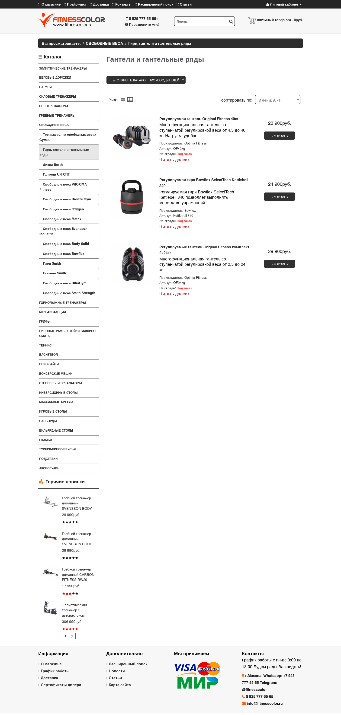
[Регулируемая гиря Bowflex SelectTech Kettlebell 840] (131, 197)
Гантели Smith (54, 273)
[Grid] (123, 99)
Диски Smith (53, 164)
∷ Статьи (184, 4)
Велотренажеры (53, 106)
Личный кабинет (284, 4)
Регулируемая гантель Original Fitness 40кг (198, 118)
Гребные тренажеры (57, 115)
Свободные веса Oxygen (63, 209)
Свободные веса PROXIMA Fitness (63, 187)
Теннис (45, 345)
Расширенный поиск (128, 664)
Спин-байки (49, 364)
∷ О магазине (49, 4)
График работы (55, 670)
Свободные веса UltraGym (64, 283)
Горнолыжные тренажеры (62, 302)
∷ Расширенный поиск (154, 4)
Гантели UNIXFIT (56, 174)
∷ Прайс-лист (75, 4)
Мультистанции (52, 312)
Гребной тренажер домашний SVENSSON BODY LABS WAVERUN (77, 541)
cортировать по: (236, 100)
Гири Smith (52, 263)
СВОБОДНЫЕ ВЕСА (54, 124)
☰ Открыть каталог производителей (146, 80)
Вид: (113, 99)
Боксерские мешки (55, 373)
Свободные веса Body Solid (66, 243)
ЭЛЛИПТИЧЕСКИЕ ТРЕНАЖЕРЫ (63, 68)
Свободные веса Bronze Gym (67, 199)
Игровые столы (53, 411)
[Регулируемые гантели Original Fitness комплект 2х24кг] (131, 264)
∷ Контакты (122, 4)
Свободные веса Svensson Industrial (63, 231)
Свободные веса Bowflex (63, 253)
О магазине (51, 664)
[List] (130, 99)
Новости (117, 670)
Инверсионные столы (58, 392)
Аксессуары (49, 468)
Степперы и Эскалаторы (60, 383)
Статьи (115, 677)
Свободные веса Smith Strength (69, 292)
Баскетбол (48, 354)
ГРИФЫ (45, 321)
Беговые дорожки (55, 77)
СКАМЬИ (45, 440)
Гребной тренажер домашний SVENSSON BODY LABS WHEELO (77, 505)
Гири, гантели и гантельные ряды (64, 152)
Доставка (49, 677)
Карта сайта (120, 684)
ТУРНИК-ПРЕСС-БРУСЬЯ (57, 449)
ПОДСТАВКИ (48, 458)
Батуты (45, 87)
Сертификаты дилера (61, 684)
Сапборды (48, 421)
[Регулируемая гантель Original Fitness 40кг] (131, 136)
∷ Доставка (99, 4)
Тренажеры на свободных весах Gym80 (67, 137)
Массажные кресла (56, 402)
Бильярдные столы (56, 430)
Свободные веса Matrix (62, 218)
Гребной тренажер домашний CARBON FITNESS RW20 (78, 574)
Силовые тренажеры (57, 96)
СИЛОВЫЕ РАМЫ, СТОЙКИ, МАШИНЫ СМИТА (67, 333)
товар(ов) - (287, 19)
